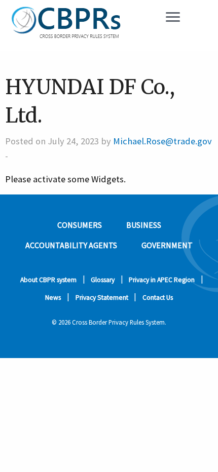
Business (143, 225)
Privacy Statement (102, 297)
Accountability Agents (71, 245)
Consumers (79, 225)
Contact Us (157, 297)
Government (167, 245)
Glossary (103, 280)
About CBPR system (48, 280)
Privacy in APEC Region (162, 280)
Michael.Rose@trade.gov (162, 141)
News (53, 297)
